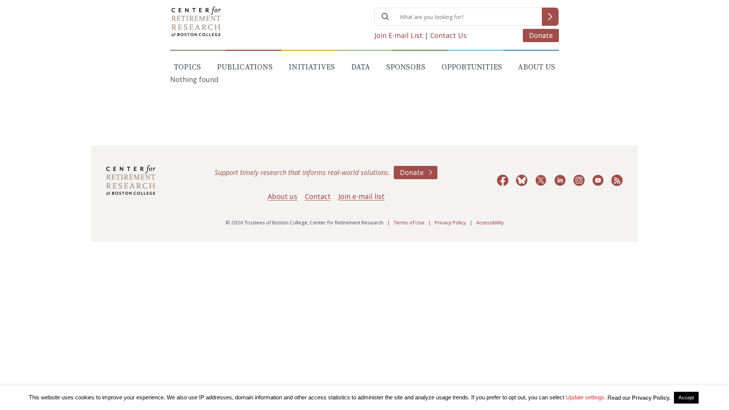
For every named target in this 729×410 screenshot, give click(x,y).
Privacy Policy (450, 222)
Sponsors (406, 67)
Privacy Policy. (651, 397)
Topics (187, 67)
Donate (541, 35)
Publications (244, 67)
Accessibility (490, 222)
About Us (536, 67)
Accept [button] (686, 398)
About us (282, 196)
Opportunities (472, 67)
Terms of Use (409, 222)
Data (360, 67)
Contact (318, 196)
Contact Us (448, 35)
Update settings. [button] (586, 397)
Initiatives (312, 67)
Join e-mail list (361, 196)
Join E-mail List (398, 35)
